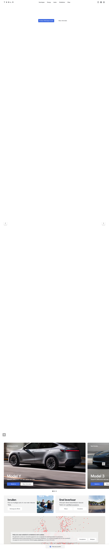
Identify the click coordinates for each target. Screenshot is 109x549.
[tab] (52, 437)
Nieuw (66, 508)
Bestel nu (46, 18)
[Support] (98, 2)
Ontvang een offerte (15, 508)
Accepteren (82, 539)
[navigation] (5, 223)
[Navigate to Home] (9, 2)
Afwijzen (92, 539)
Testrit (62, 18)
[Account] (104, 2)
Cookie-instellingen (38, 540)
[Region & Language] (101, 2)
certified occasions (72, 505)
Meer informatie (27, 484)
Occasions (80, 508)
